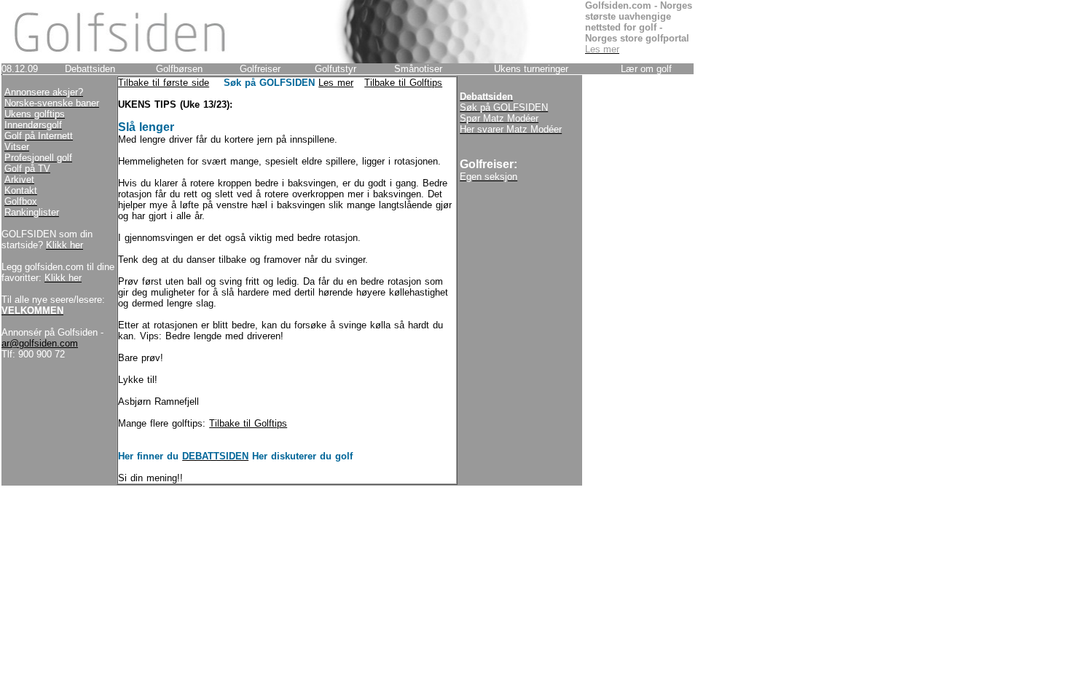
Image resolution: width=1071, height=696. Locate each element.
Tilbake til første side (163, 82)
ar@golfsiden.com (39, 343)
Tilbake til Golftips (403, 82)
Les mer (335, 82)
